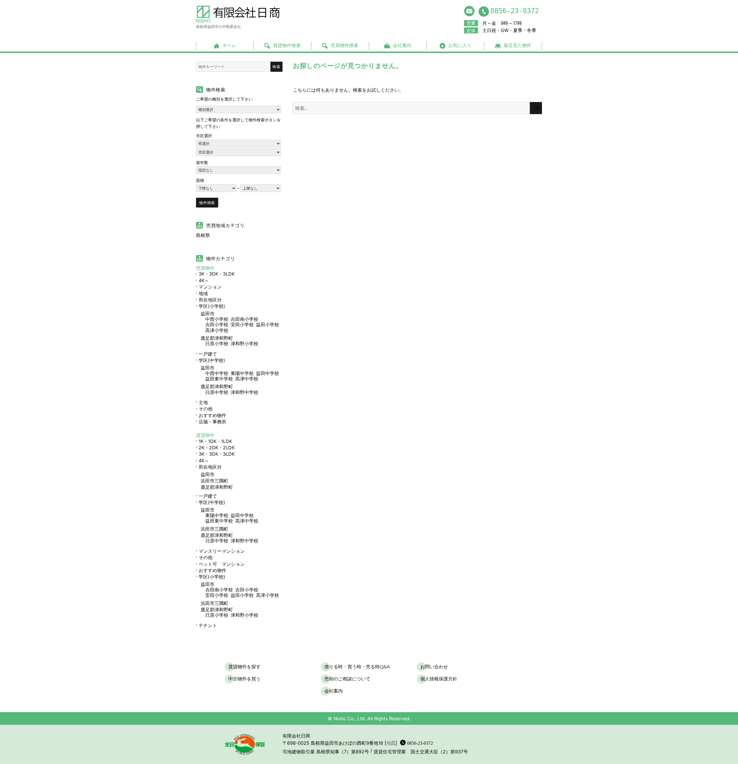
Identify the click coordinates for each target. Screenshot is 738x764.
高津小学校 (216, 330)
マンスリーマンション (222, 551)
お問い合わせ (434, 666)
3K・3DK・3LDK (217, 274)
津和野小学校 (244, 343)
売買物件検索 (344, 45)
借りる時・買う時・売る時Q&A (357, 666)
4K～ (204, 280)
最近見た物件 (517, 45)
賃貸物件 (205, 435)
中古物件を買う (244, 679)
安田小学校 (242, 324)
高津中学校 (246, 379)
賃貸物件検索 (287, 45)
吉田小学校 (216, 324)
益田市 (207, 313)
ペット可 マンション (222, 564)
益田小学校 (267, 324)
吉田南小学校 (244, 319)
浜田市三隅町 (214, 481)
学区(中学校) (212, 360)
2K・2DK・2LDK (217, 447)
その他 (205, 409)
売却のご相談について (347, 679)
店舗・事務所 (212, 422)
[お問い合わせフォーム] (469, 11)
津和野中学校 (244, 392)
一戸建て (208, 354)
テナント (208, 625)
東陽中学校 (242, 373)
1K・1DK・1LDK (215, 441)
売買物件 (205, 268)
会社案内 (402, 45)
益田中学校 (267, 373)
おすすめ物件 (212, 415)
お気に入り (459, 45)
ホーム (229, 45)
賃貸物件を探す (244, 666)
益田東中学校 (219, 379)
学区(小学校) (212, 306)
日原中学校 (216, 392)
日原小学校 (216, 343)
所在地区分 (210, 300)
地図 (391, 743)
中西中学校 (216, 373)
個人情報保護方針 (438, 679)
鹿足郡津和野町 (217, 338)
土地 (203, 402)
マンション (210, 287)
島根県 (203, 235)
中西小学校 (216, 319)
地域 (203, 293)
